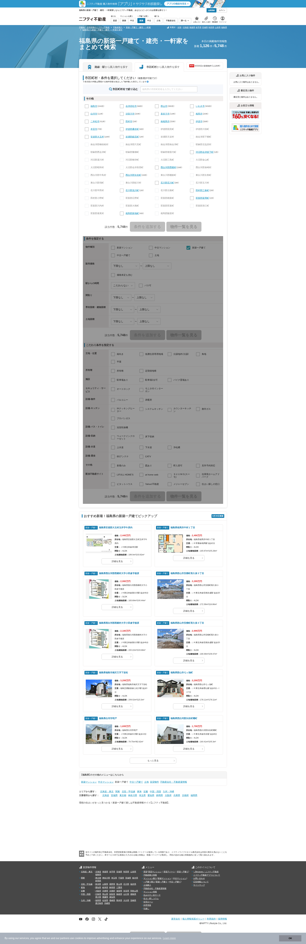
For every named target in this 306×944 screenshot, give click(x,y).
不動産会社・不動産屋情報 (173, 782)
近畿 (145, 791)
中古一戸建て (136, 782)
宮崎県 (133, 900)
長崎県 (112, 900)
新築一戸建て (161, 882)
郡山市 (164, 106)
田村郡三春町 (202, 190)
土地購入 (147, 885)
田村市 (129, 121)
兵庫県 (176, 795)
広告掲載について (201, 882)
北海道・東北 (106, 791)
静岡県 (159, 795)
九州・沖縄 (168, 791)
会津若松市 (131, 106)
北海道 (186, 27)
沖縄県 (107, 903)
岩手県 (198, 27)
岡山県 (105, 894)
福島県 (224, 27)
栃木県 (135, 878)
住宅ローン (148, 902)
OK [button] (290, 938)
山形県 (218, 27)
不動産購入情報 (150, 875)
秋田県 (211, 27)
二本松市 (95, 121)
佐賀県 (105, 900)
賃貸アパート (169, 872)
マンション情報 (150, 892)
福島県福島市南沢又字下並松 (113, 672)
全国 (179, 27)
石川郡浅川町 (132, 190)
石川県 (126, 884)
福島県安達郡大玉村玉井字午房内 (115, 527)
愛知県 (151, 795)
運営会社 (175, 918)
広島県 (98, 894)
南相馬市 (165, 121)
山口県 (126, 894)
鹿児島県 (99, 903)
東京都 (123, 795)
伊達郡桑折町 (132, 129)
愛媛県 (105, 897)
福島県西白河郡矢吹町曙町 (184, 718)
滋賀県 (119, 891)
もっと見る (153, 760)
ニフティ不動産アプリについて (206, 875)
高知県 (112, 897)
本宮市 (94, 129)
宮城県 (205, 27)
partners (64, 938)
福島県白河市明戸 (108, 718)
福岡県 (194, 795)
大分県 (126, 900)
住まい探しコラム (151, 898)
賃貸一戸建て (182, 872)
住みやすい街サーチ (152, 895)
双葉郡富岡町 (202, 198)
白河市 (94, 113)
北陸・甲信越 (128, 791)
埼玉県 (142, 795)
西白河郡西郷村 (168, 167)
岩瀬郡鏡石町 (132, 136)
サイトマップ (199, 885)
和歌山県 (134, 891)
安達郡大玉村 (97, 136)
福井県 (133, 884)
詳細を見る (117, 561)
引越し (146, 908)
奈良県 (126, 891)
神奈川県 (132, 795)
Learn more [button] (169, 938)
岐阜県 (105, 887)
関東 (117, 791)
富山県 (119, 884)
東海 (139, 791)
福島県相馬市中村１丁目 (183, 527)
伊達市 (199, 121)
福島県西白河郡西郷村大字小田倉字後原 (119, 573)
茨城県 (128, 878)
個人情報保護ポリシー (193, 918)
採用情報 (222, 918)
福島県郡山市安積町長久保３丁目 (187, 573)
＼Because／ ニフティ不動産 (206, 872)
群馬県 (98, 881)
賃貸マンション (155, 872)
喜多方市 (165, 113)
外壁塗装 (147, 905)
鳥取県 (112, 894)
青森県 (192, 27)
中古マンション (106, 782)
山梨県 (105, 884)
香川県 (98, 897)
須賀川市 (130, 113)
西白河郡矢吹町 (133, 175)
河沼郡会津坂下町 (205, 152)
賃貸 (145, 872)
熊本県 (119, 900)
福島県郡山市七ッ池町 (182, 672)
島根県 (119, 894)
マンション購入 (150, 878)
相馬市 (199, 113)
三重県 (119, 887)
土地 (146, 782)
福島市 (94, 106)
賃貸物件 (154, 782)
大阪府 (168, 795)
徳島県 (133, 894)
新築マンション (89, 782)
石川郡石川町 (167, 182)
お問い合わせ (199, 878)
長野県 (112, 884)
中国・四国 (155, 791)
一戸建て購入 (149, 882)
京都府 (185, 795)
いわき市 (200, 106)
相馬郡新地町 (132, 213)
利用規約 (211, 918)
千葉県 (121, 878)
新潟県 (98, 884)
